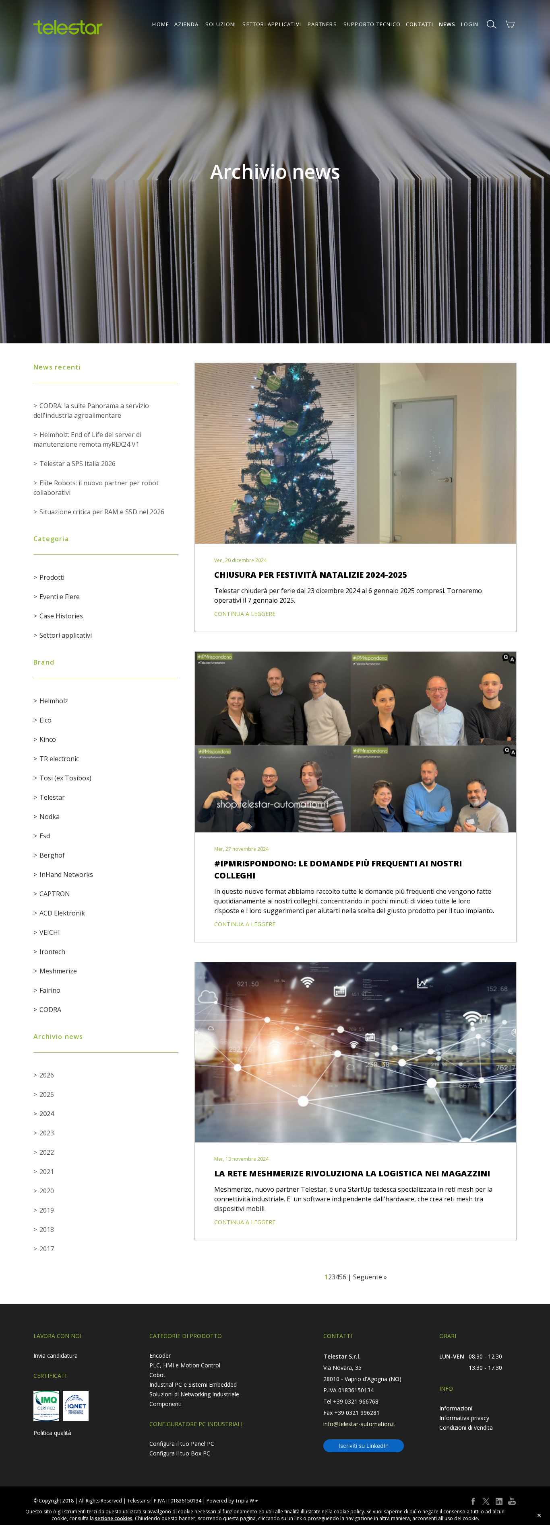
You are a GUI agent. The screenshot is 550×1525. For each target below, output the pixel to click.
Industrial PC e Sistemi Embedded (193, 1384)
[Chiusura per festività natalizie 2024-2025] (355, 453)
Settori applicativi (65, 635)
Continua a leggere (244, 614)
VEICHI (49, 932)
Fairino (49, 990)
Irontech (52, 951)
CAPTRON (54, 893)
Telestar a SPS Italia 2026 (77, 463)
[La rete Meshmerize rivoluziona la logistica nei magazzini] (355, 1052)
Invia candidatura (55, 1355)
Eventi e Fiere (59, 596)
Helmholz (53, 700)
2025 (46, 1094)
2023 (46, 1133)
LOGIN (470, 24)
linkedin (499, 1501)
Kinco (47, 739)
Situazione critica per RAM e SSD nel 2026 (101, 511)
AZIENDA (186, 24)
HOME (160, 24)
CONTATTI (420, 24)
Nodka (49, 816)
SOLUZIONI (220, 24)
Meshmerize (58, 971)
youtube (512, 1501)
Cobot (157, 1375)
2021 (46, 1171)
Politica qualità (52, 1433)
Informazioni (455, 1408)
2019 (46, 1210)
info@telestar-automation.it (359, 1424)
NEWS (447, 24)
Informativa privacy (464, 1418)
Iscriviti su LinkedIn (364, 1445)
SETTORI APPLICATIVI (271, 24)
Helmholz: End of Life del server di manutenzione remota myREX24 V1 (87, 439)
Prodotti (51, 577)
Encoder (160, 1355)
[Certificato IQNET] (76, 1406)
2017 (46, 1248)
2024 (46, 1113)
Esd (44, 835)
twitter (486, 1501)
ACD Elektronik (62, 913)
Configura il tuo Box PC (179, 1453)
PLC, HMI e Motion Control (184, 1365)
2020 (46, 1190)
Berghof (52, 855)
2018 (46, 1229)
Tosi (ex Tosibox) (65, 778)
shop (509, 24)
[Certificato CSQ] (46, 1406)
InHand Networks (66, 874)
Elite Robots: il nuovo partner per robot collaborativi (96, 487)
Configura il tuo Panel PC (181, 1443)
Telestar (52, 797)
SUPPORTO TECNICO (372, 24)
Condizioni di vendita (466, 1427)
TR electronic (59, 758)
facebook (473, 1501)
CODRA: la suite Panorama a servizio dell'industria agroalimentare (91, 410)
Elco (45, 720)
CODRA (50, 1009)
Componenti (165, 1404)
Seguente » (370, 1277)
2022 (46, 1152)
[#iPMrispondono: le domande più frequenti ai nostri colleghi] (355, 742)
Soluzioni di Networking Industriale (194, 1394)
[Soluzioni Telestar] (68, 27)
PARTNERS (322, 24)
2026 (46, 1075)
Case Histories (61, 616)
